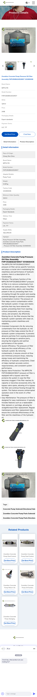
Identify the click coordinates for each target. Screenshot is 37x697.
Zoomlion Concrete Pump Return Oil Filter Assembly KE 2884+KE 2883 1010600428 (9, 587)
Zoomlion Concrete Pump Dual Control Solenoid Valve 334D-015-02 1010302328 (10, 555)
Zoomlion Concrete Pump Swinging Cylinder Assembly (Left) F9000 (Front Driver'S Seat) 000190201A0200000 (10, 618)
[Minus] (34, 648)
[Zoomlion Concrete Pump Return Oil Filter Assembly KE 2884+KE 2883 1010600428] (9, 574)
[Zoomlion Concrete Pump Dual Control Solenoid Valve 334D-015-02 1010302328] (9, 543)
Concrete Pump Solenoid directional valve (19, 509)
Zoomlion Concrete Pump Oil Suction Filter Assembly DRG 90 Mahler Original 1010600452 (27, 587)
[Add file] (2, 693)
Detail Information (10, 142)
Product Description (27, 142)
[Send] (34, 693)
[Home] (18, 640)
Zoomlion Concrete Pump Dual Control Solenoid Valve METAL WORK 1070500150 (27, 555)
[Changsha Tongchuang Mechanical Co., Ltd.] (8, 3)
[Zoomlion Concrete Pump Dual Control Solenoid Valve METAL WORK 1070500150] (27, 543)
